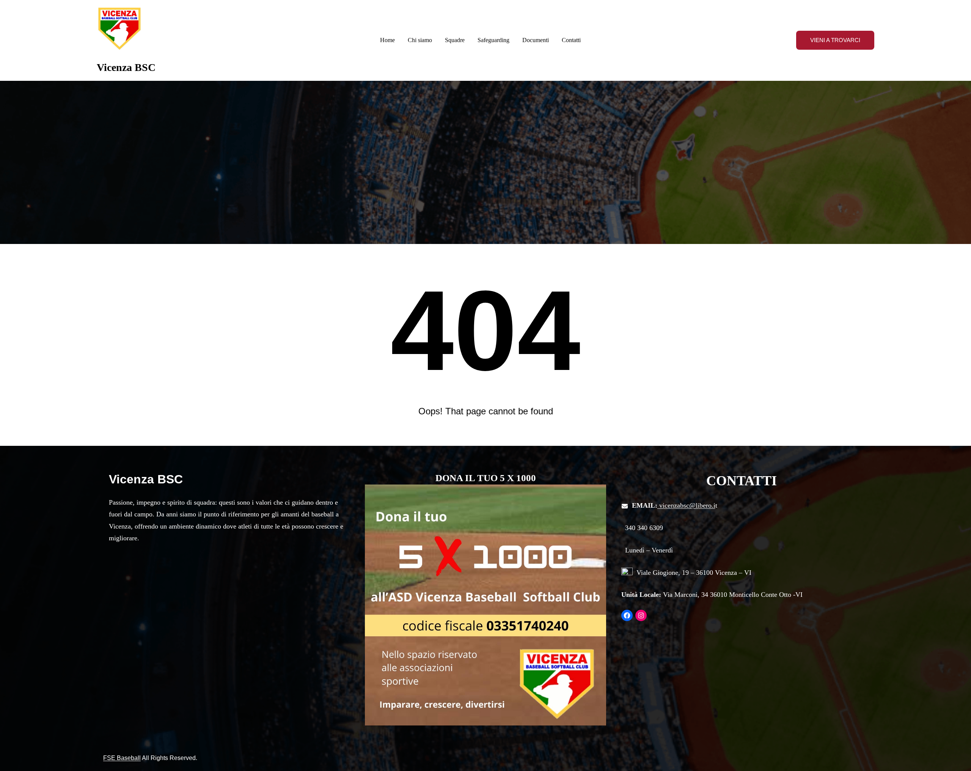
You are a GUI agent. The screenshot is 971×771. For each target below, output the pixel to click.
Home (387, 40)
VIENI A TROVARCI (835, 40)
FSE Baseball (122, 758)
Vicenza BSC (126, 67)
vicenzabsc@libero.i (687, 505)
